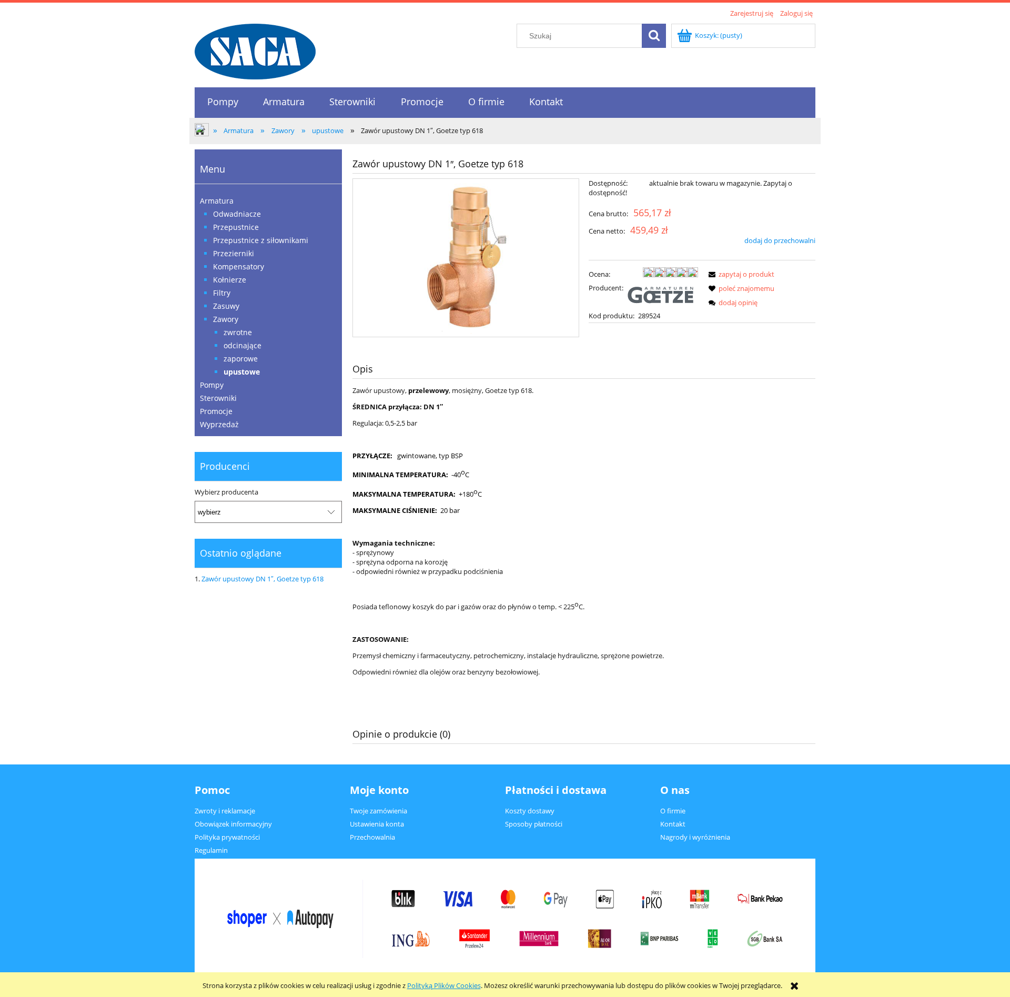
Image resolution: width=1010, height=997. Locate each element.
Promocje (216, 411)
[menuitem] (222, 102)
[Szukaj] (654, 36)
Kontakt (672, 824)
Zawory (225, 319)
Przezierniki (233, 253)
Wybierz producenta (226, 492)
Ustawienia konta (377, 824)
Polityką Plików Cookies (444, 985)
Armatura (217, 201)
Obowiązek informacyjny (233, 824)
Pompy (212, 385)
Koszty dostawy (529, 810)
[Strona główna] (255, 50)
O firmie (672, 810)
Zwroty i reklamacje (225, 810)
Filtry (221, 293)
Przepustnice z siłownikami (260, 240)
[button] (739, 274)
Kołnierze (229, 280)
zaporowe (241, 359)
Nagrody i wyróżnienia (695, 837)
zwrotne (238, 332)
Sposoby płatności (533, 824)
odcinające (242, 345)
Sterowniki (218, 398)
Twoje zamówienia (378, 810)
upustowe (242, 372)
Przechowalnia (372, 837)
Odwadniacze (237, 214)
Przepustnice (236, 227)
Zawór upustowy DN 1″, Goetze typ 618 (262, 578)
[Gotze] (662, 294)
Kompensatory (238, 266)
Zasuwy (226, 306)
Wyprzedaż (219, 424)
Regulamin (211, 850)
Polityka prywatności (227, 837)
